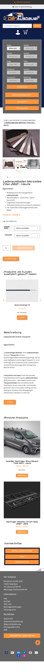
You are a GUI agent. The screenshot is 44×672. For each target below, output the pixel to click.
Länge (9, 61)
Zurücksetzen (22, 87)
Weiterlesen (22, 475)
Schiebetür (11, 69)
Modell (26, 45)
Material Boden (7, 227)
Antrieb (26, 53)
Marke (9, 45)
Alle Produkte (15, 120)
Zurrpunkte (8, 235)
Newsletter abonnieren (22, 635)
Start (6, 120)
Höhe (26, 61)
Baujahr (9, 53)
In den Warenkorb (24, 248)
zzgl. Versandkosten (10, 221)
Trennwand (11, 77)
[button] (40, 300)
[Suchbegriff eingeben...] (17, 26)
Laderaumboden (28, 120)
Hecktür (26, 69)
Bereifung (27, 77)
